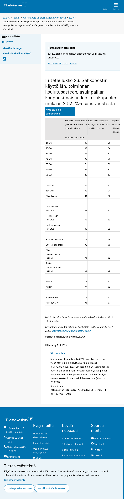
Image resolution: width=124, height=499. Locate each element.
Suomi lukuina (70, 449)
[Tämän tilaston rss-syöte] (4, 59)
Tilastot (16, 17)
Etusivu (6, 17)
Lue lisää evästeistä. (15, 479)
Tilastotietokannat (72, 444)
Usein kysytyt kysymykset (40, 450)
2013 (71, 17)
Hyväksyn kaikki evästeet (19, 488)
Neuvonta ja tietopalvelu (40, 435)
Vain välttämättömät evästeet (52, 488)
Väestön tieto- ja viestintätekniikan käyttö (44, 17)
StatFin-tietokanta (72, 438)
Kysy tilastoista (41, 442)
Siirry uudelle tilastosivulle (62, 63)
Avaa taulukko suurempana (54, 111)
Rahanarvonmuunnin (74, 455)
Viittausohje (58, 353)
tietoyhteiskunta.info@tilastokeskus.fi (71, 330)
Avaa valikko (13, 36)
